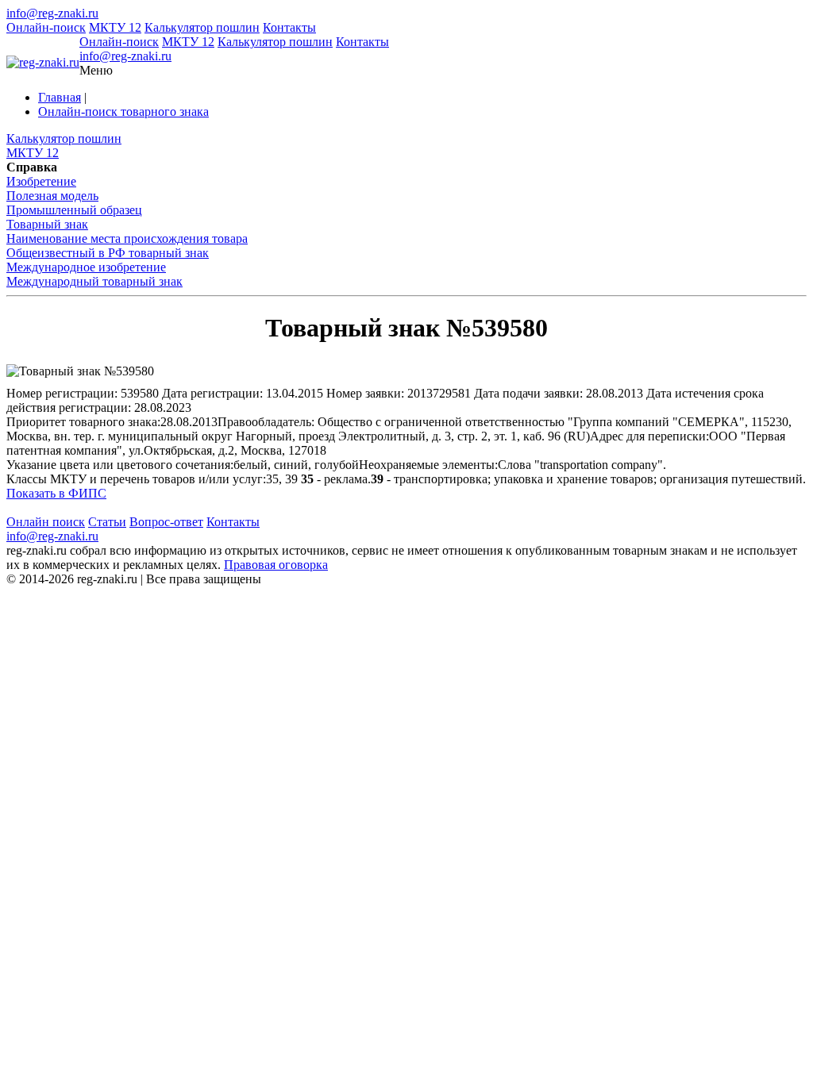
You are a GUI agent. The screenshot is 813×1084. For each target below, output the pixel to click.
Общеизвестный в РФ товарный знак (107, 252)
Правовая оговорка (276, 564)
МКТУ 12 (115, 27)
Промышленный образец (74, 210)
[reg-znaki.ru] (42, 63)
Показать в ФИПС (56, 493)
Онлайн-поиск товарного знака (123, 111)
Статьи (107, 522)
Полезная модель (52, 195)
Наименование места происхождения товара (127, 238)
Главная (59, 97)
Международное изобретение (86, 267)
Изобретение (41, 181)
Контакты (289, 27)
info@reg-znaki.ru (52, 13)
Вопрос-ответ (166, 522)
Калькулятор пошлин (202, 27)
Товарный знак (47, 224)
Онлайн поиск (45, 522)
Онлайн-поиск (46, 27)
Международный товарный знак (94, 281)
